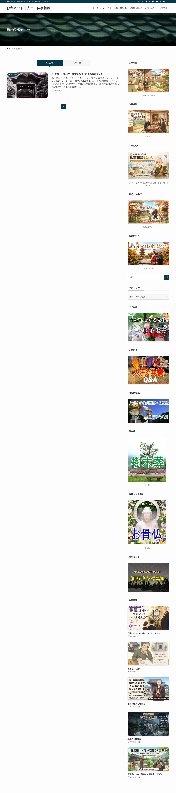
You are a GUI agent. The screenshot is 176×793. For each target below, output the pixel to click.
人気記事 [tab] (77, 63)
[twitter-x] (142, 1)
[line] (153, 1)
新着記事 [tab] (50, 63)
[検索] (167, 1)
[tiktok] (150, 1)
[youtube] (157, 1)
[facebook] (139, 1)
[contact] (164, 1)
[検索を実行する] (166, 277)
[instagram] (146, 1)
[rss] (160, 1)
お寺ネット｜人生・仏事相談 (28, 8)
